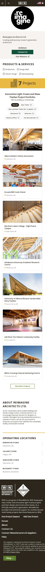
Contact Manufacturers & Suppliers (19, 533)
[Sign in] (43, 3)
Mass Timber (26, 105)
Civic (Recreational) (31, 118)
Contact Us (22, 52)
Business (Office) (12, 118)
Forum (5, 521)
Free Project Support (11, 516)
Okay (8, 558)
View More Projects (22, 386)
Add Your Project (30, 516)
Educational (15, 113)
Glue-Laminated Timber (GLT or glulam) (22, 109)
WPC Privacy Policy (13, 552)
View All (15, 105)
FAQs (4, 536)
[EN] (39, 3)
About (5, 525)
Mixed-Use (29, 113)
